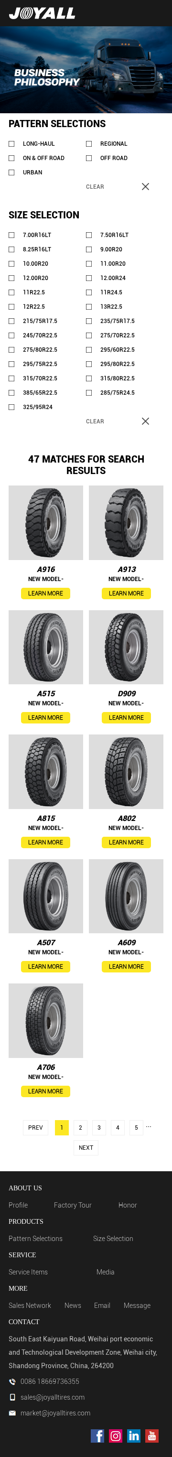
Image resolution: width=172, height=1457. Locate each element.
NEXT (86, 1147)
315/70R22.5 (40, 378)
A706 (45, 1067)
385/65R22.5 (40, 392)
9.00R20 (111, 249)
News (72, 1305)
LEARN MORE (45, 593)
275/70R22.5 (117, 335)
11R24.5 (111, 292)
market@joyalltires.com (55, 1413)
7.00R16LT (37, 235)
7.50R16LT (114, 235)
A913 (126, 569)
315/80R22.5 (117, 378)
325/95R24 (38, 407)
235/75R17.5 (117, 321)
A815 (45, 818)
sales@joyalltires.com (53, 1397)
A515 (45, 693)
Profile (18, 1205)
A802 (126, 818)
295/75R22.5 (40, 364)
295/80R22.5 (117, 364)
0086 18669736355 (50, 1381)
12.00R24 (113, 278)
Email (102, 1305)
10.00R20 (35, 263)
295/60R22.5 (117, 349)
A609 (126, 942)
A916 (45, 569)
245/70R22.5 (40, 335)
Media (106, 1272)
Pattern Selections (36, 1238)
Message (137, 1305)
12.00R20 (35, 278)
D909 (126, 693)
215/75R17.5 (40, 321)
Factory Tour (73, 1205)
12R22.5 (34, 306)
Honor (127, 1205)
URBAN (32, 172)
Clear (95, 186)
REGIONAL (114, 143)
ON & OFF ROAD (43, 158)
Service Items (28, 1272)
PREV (35, 1127)
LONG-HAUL (39, 143)
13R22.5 (111, 306)
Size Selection (113, 1238)
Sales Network (30, 1305)
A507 (45, 942)
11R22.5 (34, 292)
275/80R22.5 (40, 349)
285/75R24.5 (117, 392)
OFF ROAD (114, 158)
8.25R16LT (37, 249)
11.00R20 (113, 263)
